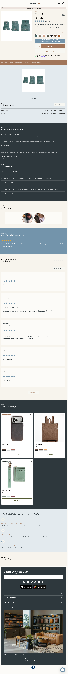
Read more (37, 29)
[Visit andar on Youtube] (39, 582)
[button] (62, 669)
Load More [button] (33, 392)
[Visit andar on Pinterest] (42, 582)
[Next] (65, 8)
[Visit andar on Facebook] (28, 582)
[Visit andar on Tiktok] (35, 582)
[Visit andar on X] (32, 582)
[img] (33, 281)
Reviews (27, 62)
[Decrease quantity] (36, 46)
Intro (11, 62)
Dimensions (18, 62)
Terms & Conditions (37, 658)
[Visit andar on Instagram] (24, 582)
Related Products (36, 62)
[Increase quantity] (39, 46)
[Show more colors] (64, 34)
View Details (17, 454)
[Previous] (2, 8)
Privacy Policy (28, 658)
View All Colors (61, 32)
